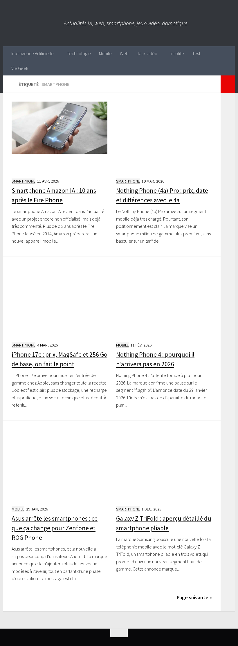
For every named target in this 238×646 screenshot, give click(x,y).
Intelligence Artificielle (32, 53)
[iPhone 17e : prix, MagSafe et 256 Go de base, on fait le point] (59, 301)
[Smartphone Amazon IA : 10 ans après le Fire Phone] (59, 137)
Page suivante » (194, 597)
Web (124, 53)
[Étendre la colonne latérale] (228, 84)
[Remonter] (119, 633)
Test (196, 53)
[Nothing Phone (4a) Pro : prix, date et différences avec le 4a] (164, 137)
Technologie (79, 53)
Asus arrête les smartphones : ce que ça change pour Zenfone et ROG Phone (55, 528)
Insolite (177, 53)
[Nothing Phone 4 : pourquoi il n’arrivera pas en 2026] (164, 301)
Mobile (105, 53)
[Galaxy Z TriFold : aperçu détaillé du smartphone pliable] (164, 465)
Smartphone (23, 181)
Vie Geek (19, 68)
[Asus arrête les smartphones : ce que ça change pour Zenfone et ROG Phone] (59, 465)
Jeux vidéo (147, 53)
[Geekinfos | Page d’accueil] (33, 23)
